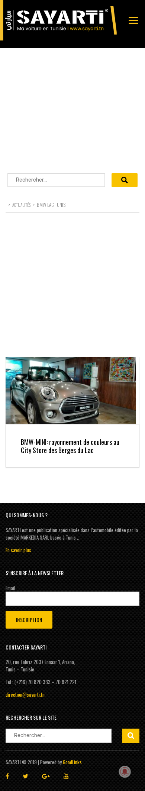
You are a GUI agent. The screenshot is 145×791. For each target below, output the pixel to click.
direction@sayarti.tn (25, 694)
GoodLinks (72, 762)
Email (10, 588)
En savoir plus (18, 550)
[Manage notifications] (125, 772)
